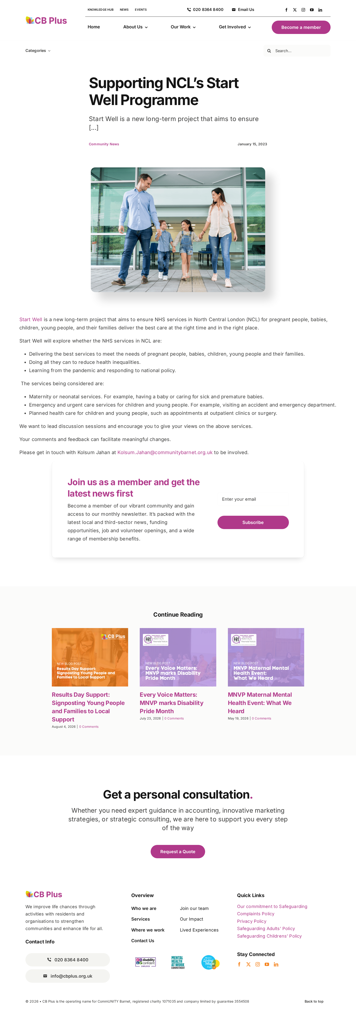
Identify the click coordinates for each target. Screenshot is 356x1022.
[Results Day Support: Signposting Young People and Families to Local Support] (90, 657)
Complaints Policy (256, 913)
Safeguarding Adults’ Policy (266, 928)
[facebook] (286, 10)
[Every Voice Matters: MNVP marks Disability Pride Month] (178, 657)
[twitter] (295, 10)
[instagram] (303, 10)
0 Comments (89, 726)
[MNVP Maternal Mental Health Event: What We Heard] (266, 657)
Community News (104, 144)
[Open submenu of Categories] (48, 50)
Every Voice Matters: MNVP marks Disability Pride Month (171, 703)
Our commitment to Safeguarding (272, 906)
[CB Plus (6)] (46, 18)
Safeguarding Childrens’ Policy (269, 936)
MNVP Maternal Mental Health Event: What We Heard (260, 703)
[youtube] (312, 10)
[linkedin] (320, 10)
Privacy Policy (251, 921)
